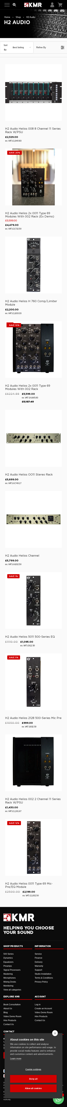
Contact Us (8, 1024)
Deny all (33, 1079)
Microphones (9, 978)
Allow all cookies (33, 1088)
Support (38, 970)
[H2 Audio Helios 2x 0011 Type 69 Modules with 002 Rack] (33, 349)
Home (7, 17)
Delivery (38, 962)
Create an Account (43, 1008)
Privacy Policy (41, 982)
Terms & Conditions (44, 978)
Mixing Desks (9, 982)
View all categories (12, 990)
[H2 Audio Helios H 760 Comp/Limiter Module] (33, 265)
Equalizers (8, 962)
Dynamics (8, 958)
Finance (38, 958)
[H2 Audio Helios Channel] (33, 519)
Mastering (8, 974)
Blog (5, 1012)
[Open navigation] (7, 4)
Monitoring (8, 986)
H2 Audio (30, 17)
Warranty (39, 966)
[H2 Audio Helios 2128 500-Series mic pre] (33, 681)
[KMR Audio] (33, 5)
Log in (38, 1004)
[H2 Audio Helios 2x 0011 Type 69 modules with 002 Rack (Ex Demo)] (33, 177)
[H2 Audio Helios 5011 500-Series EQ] (33, 600)
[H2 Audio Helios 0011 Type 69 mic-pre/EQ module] (33, 847)
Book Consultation (12, 1004)
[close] (55, 1033)
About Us (7, 1008)
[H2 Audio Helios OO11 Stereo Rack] (33, 438)
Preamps (7, 966)
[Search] (14, 4)
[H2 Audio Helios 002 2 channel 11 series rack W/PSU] (33, 762)
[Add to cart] (57, 117)
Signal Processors (11, 970)
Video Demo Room (12, 1016)
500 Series (8, 954)
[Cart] (60, 4)
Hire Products (9, 1020)
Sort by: (14, 47)
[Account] (52, 4)
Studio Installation (43, 974)
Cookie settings (33, 1069)
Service (38, 954)
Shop (18, 17)
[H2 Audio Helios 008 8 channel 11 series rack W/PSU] (33, 92)
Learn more (15, 1058)
